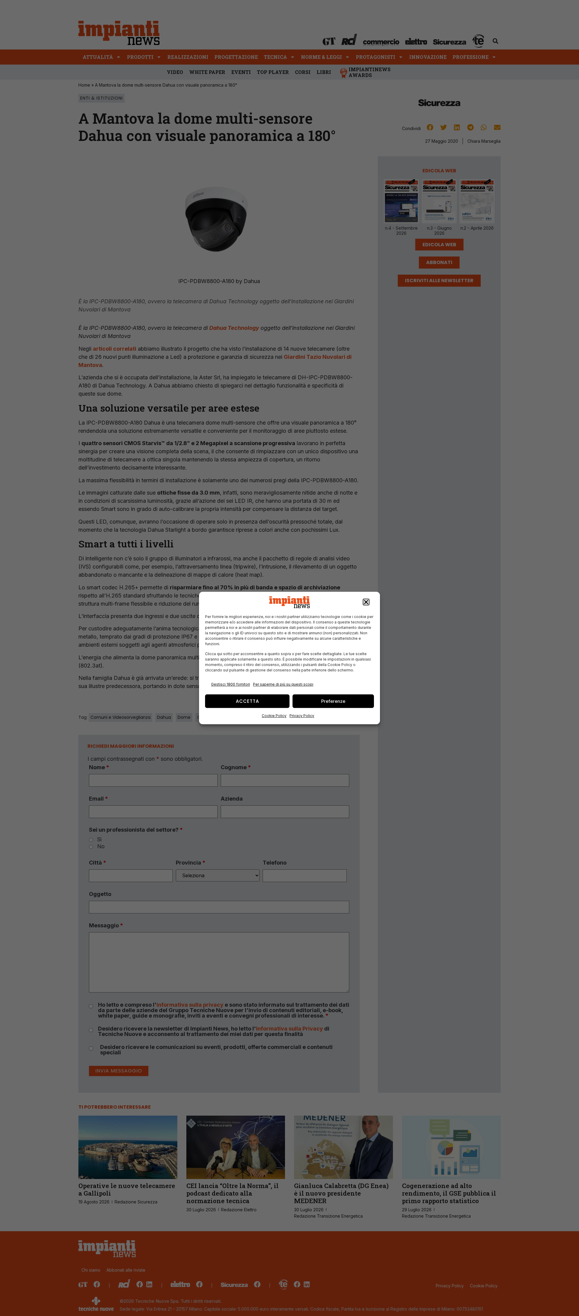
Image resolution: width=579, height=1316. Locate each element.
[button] (366, 602)
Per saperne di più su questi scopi (283, 684)
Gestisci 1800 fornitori (230, 684)
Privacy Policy (302, 715)
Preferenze (333, 701)
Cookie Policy (274, 715)
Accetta (247, 701)
